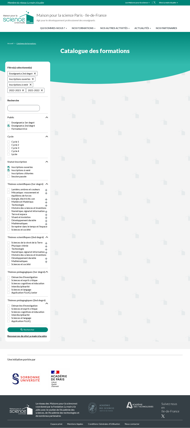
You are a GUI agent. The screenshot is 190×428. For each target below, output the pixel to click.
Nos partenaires (166, 28)
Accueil (10, 43)
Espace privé (56, 424)
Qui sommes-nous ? (52, 28)
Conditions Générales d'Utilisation (104, 424)
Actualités (141, 28)
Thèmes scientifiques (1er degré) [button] (25, 184)
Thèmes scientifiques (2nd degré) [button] (25, 237)
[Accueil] (18, 17)
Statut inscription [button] (17, 161)
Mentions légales (75, 424)
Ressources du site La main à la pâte (27, 336)
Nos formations (83, 28)
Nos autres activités (114, 28)
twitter (154, 2)
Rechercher (28, 329)
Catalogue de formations (26, 43)
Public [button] (10, 117)
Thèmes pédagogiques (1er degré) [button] (26, 271)
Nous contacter (132, 424)
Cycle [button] (10, 136)
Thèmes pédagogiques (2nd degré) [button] (26, 300)
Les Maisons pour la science (136, 2)
